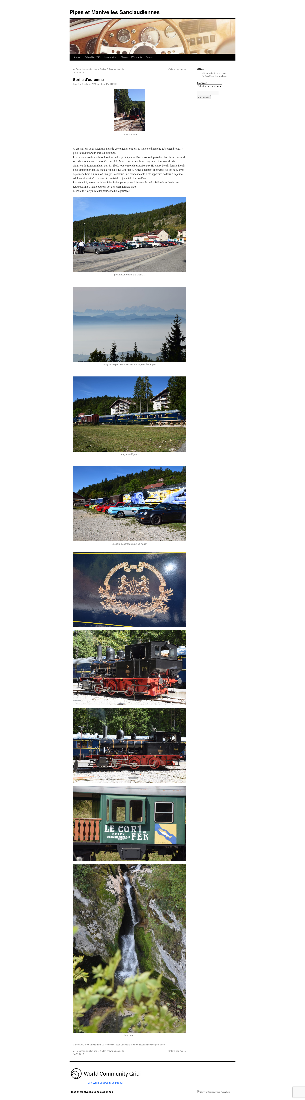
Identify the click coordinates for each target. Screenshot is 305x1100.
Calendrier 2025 (92, 57)
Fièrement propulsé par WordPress (215, 1091)
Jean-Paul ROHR (109, 83)
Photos (124, 57)
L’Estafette (136, 57)
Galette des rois (177, 69)
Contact (150, 57)
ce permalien (158, 1044)
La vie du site (108, 1044)
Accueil (77, 57)
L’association (110, 57)
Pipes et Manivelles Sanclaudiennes (115, 12)
